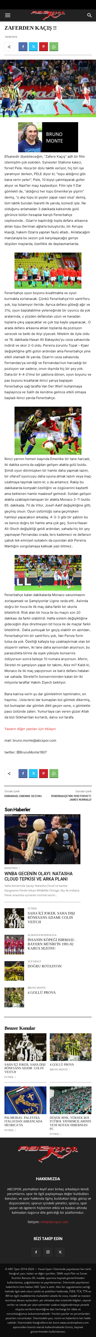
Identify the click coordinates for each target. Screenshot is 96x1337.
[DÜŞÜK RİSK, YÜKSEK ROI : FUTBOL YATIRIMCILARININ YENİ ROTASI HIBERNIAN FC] (71, 1100)
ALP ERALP (34, 961)
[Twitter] (33, 46)
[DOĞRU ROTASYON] (14, 971)
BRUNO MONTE (37, 988)
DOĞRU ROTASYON (45, 966)
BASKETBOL (11, 868)
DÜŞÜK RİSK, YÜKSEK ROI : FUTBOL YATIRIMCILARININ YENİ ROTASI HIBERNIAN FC (70, 1123)
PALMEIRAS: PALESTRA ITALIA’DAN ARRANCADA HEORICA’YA (23, 1121)
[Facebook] (23, 46)
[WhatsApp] (53, 46)
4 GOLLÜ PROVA (42, 992)
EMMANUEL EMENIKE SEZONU (23, 796)
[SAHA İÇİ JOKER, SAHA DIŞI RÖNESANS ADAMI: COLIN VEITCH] (14, 918)
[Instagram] (48, 1252)
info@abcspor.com (54, 1222)
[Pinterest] (43, 46)
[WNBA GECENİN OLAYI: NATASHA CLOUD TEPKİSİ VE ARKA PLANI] (42, 839)
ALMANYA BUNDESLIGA (42, 935)
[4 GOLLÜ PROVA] (14, 997)
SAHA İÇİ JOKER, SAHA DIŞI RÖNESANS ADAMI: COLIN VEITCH (51, 917)
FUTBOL (32, 908)
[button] (7, 15)
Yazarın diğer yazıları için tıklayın (30, 729)
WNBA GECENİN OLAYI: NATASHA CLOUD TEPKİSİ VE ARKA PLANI (38, 876)
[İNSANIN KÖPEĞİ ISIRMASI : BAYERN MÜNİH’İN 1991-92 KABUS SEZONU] (14, 944)
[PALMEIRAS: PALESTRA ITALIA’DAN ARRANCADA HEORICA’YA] (25, 1100)
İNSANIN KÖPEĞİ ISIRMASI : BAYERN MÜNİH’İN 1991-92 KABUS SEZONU (51, 944)
